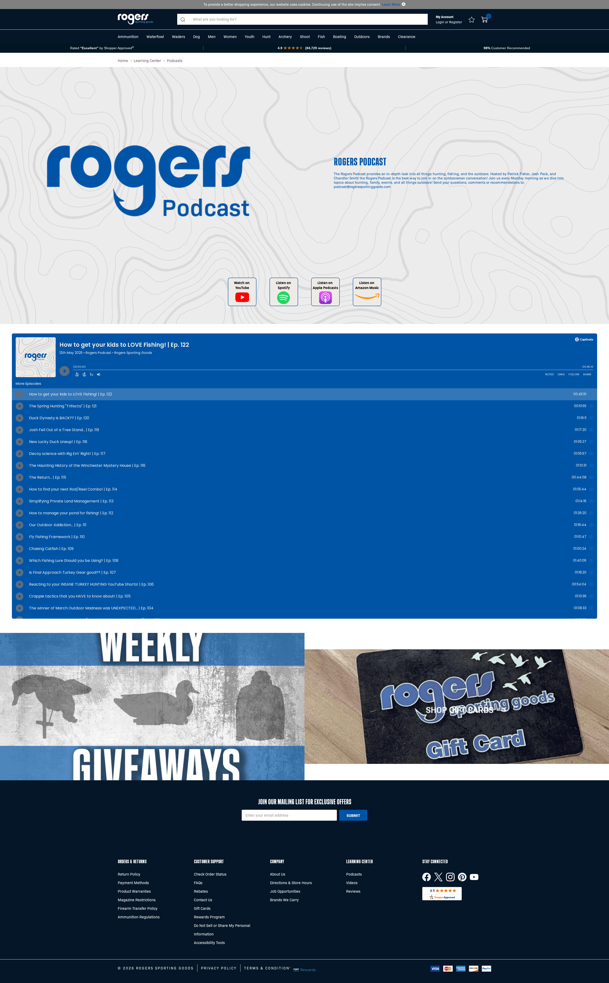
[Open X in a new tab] (438, 877)
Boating (339, 36)
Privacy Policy (219, 968)
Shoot (305, 36)
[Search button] (182, 19)
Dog (196, 36)
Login (440, 22)
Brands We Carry (284, 899)
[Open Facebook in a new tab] (426, 877)
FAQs (198, 882)
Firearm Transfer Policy (137, 908)
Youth (249, 36)
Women (230, 36)
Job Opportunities (285, 891)
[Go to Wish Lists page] (471, 19)
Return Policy (129, 874)
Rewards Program (209, 916)
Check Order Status (210, 874)
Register (455, 22)
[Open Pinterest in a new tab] (462, 877)
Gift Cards (202, 908)
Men (212, 36)
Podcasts (354, 874)
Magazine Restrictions (137, 899)
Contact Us (203, 899)
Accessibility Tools (209, 942)
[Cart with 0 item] (484, 19)
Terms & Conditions (268, 968)
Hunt (266, 36)
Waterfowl (155, 36)
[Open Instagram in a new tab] (450, 877)
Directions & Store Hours (291, 882)
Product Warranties (134, 891)
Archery (285, 36)
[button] (403, 4)
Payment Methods (133, 882)
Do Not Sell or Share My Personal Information (222, 929)
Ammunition (128, 36)
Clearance (406, 36)
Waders (178, 36)
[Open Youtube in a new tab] (474, 877)
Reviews (353, 891)
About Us (277, 874)
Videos (352, 882)
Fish (321, 36)
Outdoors (362, 36)
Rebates (201, 891)
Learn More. (391, 4)
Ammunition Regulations (139, 916)
